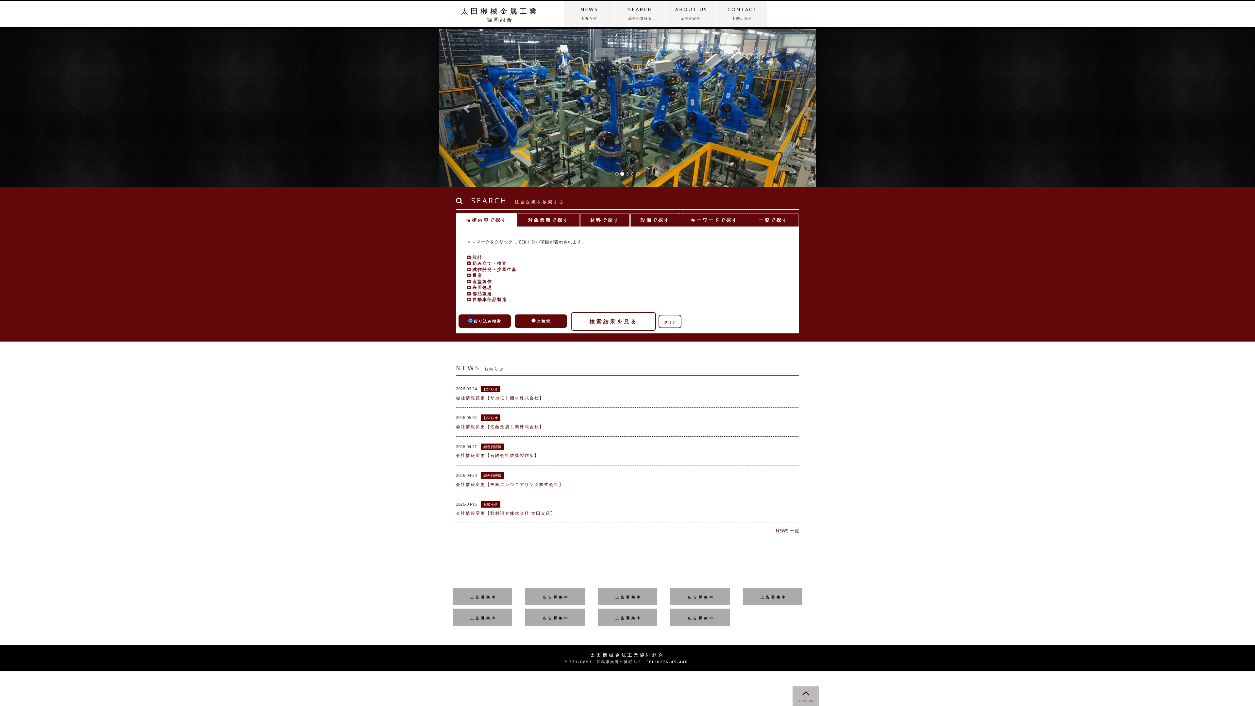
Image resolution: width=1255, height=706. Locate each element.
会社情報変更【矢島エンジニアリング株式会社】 (510, 484)
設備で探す (655, 220)
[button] (467, 108)
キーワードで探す (714, 220)
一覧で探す (773, 220)
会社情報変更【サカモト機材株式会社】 (500, 398)
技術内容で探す (486, 220)
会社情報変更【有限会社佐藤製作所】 (497, 455)
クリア (670, 322)
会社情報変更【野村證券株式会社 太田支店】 (506, 513)
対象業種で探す (548, 220)
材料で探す (605, 220)
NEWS (589, 13)
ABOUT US (691, 13)
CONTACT (742, 13)
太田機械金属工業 (500, 14)
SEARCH (640, 13)
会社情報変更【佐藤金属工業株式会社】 (500, 426)
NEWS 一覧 (787, 531)
